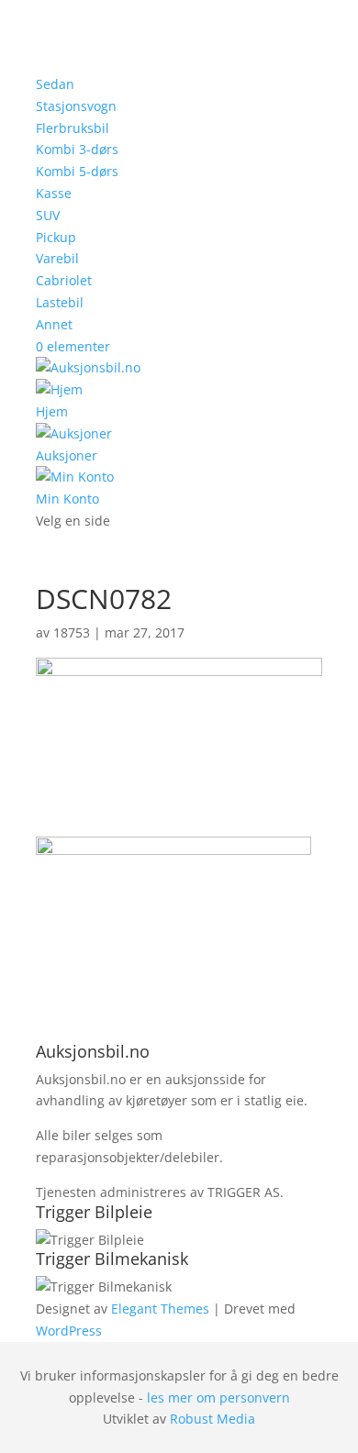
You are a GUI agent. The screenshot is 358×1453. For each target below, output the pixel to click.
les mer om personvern (218, 1397)
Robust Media (212, 1418)
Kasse (54, 193)
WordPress (69, 1330)
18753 (71, 632)
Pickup (56, 237)
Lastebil (60, 302)
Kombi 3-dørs (77, 149)
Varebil (57, 258)
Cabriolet (64, 280)
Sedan (55, 84)
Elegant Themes (160, 1308)
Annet (54, 324)
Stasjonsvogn (76, 106)
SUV (48, 215)
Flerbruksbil (72, 128)
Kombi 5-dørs (77, 171)
